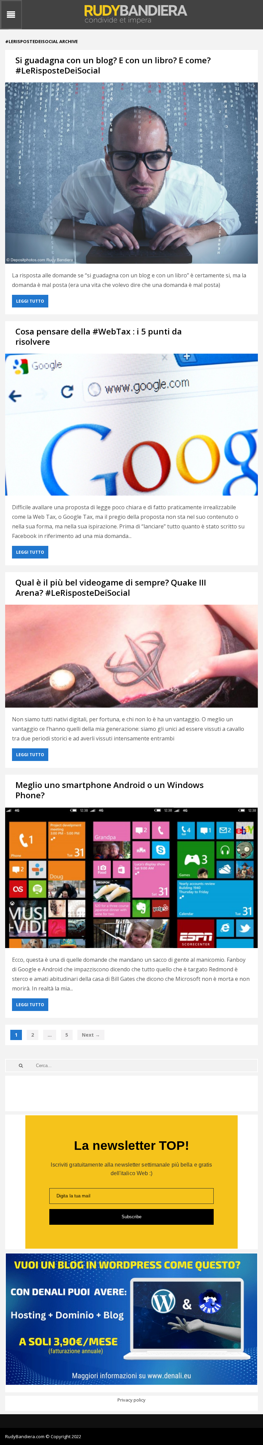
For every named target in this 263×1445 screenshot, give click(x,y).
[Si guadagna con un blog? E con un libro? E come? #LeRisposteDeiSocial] (131, 173)
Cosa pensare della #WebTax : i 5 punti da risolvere (98, 336)
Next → (91, 1035)
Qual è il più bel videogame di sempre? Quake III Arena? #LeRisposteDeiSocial (110, 587)
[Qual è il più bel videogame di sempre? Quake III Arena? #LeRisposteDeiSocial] (131, 656)
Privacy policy (131, 1400)
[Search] (21, 1066)
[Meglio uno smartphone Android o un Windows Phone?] (131, 877)
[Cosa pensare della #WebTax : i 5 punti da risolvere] (131, 424)
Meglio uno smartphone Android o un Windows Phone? (109, 790)
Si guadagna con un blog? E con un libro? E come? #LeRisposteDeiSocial (113, 65)
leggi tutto (30, 301)
